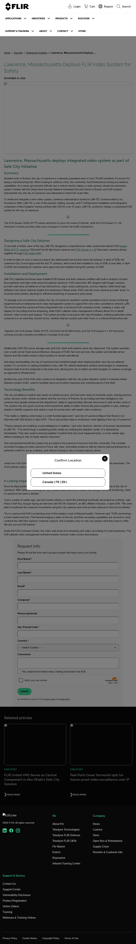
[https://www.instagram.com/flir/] (18, 831)
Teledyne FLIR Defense (66, 835)
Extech (56, 852)
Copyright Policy (50, 938)
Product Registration (15, 900)
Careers (97, 829)
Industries (38, 18)
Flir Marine (58, 846)
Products (61, 18)
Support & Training (17, 31)
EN (64, 482)
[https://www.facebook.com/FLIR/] (11, 831)
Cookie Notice (29, 938)
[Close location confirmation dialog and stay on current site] (105, 458)
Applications (13, 18)
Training (7, 912)
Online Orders (11, 906)
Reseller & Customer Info (107, 852)
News (96, 824)
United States (51, 473)
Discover (84, 18)
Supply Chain (101, 846)
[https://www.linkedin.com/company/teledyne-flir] (5, 831)
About (43, 31)
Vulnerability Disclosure (17, 895)
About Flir (58, 824)
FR (57, 482)
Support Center (12, 889)
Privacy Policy (10, 938)
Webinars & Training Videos (19, 917)
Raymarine (58, 857)
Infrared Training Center (66, 863)
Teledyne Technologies (66, 829)
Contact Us (9, 883)
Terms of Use (71, 938)
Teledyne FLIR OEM (64, 840)
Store (82, 31)
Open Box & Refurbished (107, 840)
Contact (62, 31)
